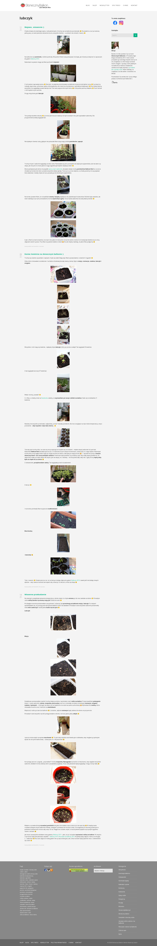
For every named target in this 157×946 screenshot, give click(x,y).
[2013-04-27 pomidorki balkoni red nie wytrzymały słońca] (63, 437)
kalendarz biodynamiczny (26, 876)
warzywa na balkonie (32, 908)
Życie (120, 934)
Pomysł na (122, 899)
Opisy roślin (122, 895)
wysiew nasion (24, 912)
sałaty (33, 900)
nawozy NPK (23, 886)
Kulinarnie (122, 892)
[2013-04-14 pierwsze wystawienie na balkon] (63, 725)
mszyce (31, 884)
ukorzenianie (23, 906)
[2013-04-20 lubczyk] (63, 359)
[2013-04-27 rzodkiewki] (63, 520)
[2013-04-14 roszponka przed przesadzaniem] (63, 775)
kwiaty (33, 882)
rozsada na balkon (25, 896)
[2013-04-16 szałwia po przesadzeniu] (63, 335)
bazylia (22, 870)
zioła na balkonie (24, 914)
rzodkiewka (23, 900)
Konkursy (121, 888)
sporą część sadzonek (55, 169)
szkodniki (22, 904)
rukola (30, 898)
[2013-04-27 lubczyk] (63, 382)
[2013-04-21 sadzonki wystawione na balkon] (63, 412)
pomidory (22, 892)
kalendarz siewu (24, 880)
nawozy (35, 884)
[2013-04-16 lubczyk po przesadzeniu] (63, 274)
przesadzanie (29, 892)
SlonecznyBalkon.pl (25, 902)
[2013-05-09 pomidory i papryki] (63, 152)
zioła (29, 912)
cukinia (22, 872)
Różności (121, 906)
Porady (121, 903)
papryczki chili (23, 888)
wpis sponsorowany (25, 910)
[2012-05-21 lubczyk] (63, 129)
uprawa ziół (23, 908)
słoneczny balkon (30, 904)
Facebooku (44, 398)
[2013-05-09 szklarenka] (63, 45)
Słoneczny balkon (124, 914)
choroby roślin (33, 870)
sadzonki (29, 900)
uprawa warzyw (31, 906)
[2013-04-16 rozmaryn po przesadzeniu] (63, 294)
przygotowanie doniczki (26, 894)
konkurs (29, 882)
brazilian (26, 870)
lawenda (22, 884)
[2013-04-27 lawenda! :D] (63, 566)
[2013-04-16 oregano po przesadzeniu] (63, 314)
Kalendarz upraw (124, 884)
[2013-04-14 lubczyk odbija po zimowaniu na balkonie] (63, 622)
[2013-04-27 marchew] (63, 543)
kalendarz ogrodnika (25, 878)
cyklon (26, 872)
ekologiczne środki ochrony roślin (29, 874)
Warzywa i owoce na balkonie (128, 927)
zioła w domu (33, 914)
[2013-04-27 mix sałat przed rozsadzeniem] (63, 474)
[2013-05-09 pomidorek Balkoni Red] (63, 184)
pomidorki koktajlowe (30, 890)
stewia (32, 902)
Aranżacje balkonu (124, 873)
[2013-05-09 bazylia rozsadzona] (63, 229)
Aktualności (122, 870)
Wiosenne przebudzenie (35, 594)
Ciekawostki (122, 877)
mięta (26, 884)
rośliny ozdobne (24, 898)
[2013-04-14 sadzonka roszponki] (63, 794)
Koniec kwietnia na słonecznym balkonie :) (44, 254)
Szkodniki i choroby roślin (126, 917)
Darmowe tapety (124, 881)
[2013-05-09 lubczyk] (63, 104)
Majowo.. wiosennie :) (34, 27)
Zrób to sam (122, 930)
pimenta (22, 890)
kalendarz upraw (33, 880)
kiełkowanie (23, 882)
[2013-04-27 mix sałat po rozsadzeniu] (63, 496)
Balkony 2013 (35, 59)
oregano (29, 886)
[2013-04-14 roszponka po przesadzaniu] (63, 814)
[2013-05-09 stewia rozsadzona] (63, 210)
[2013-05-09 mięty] (63, 73)
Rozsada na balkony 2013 (67, 836)
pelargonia (30, 888)
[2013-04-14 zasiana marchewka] (63, 750)
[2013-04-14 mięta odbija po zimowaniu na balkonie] (63, 648)
